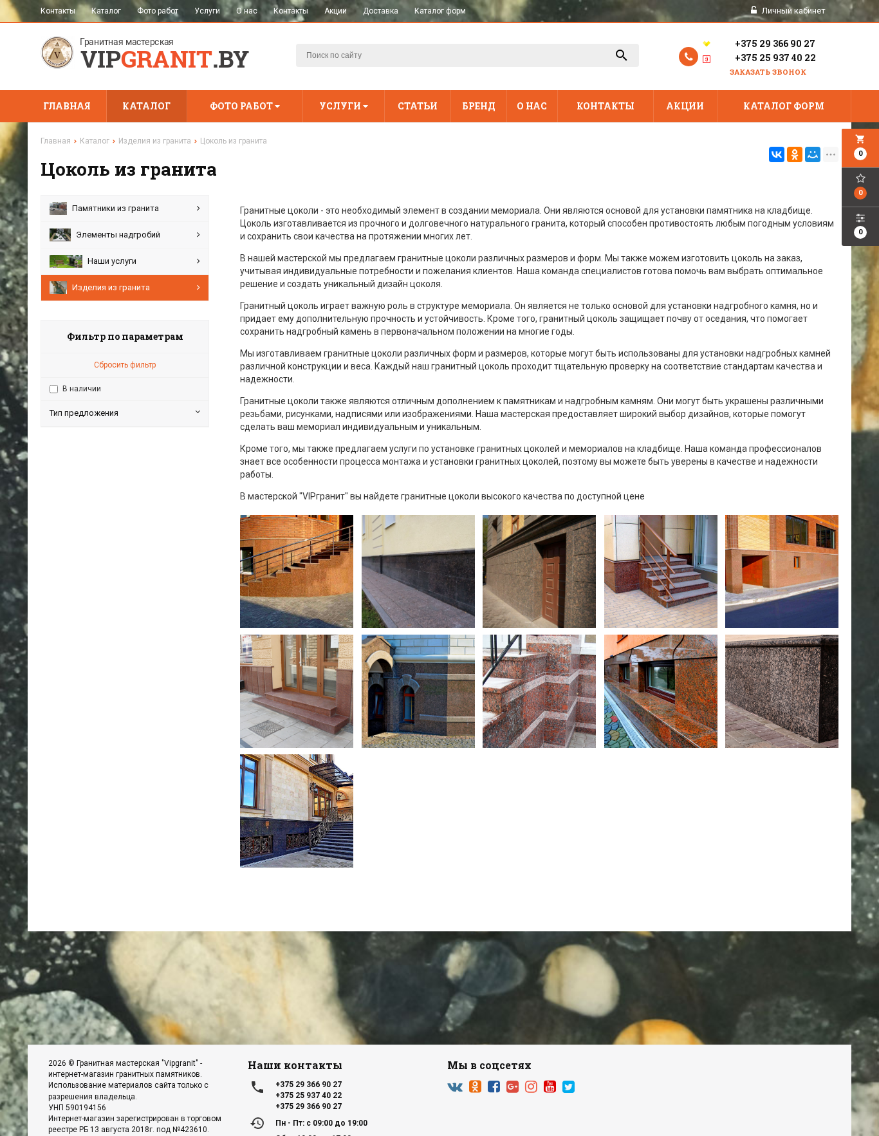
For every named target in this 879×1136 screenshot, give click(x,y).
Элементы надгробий (118, 234)
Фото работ (157, 10)
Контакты (58, 10)
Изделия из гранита (111, 287)
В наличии (81, 388)
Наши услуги (112, 261)
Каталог (106, 10)
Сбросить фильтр (125, 364)
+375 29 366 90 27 (775, 43)
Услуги (207, 10)
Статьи (418, 106)
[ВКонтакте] (776, 154)
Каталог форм (440, 10)
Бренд (478, 106)
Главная (67, 106)
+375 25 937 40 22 (775, 57)
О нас (246, 10)
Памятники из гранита (115, 208)
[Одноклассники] (794, 154)
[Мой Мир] (812, 154)
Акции (335, 10)
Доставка (380, 10)
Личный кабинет (793, 10)
